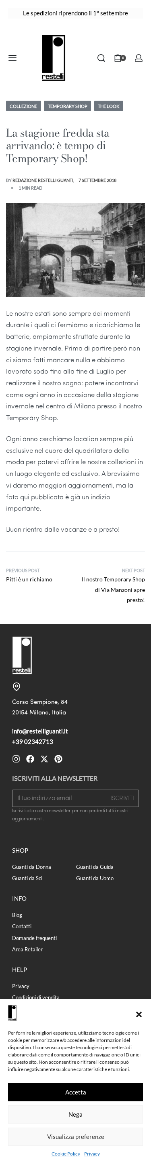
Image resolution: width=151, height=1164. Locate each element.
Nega (75, 1114)
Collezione (23, 106)
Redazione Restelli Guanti (42, 180)
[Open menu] (12, 58)
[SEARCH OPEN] (101, 58)
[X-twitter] (44, 759)
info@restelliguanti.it (40, 731)
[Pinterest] (58, 759)
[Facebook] (30, 759)
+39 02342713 (32, 741)
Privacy (92, 1154)
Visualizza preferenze (75, 1136)
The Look (108, 106)
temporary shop (67, 106)
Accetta (75, 1092)
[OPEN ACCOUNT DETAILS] (138, 58)
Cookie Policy (66, 1154)
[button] (139, 1013)
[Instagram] (16, 759)
